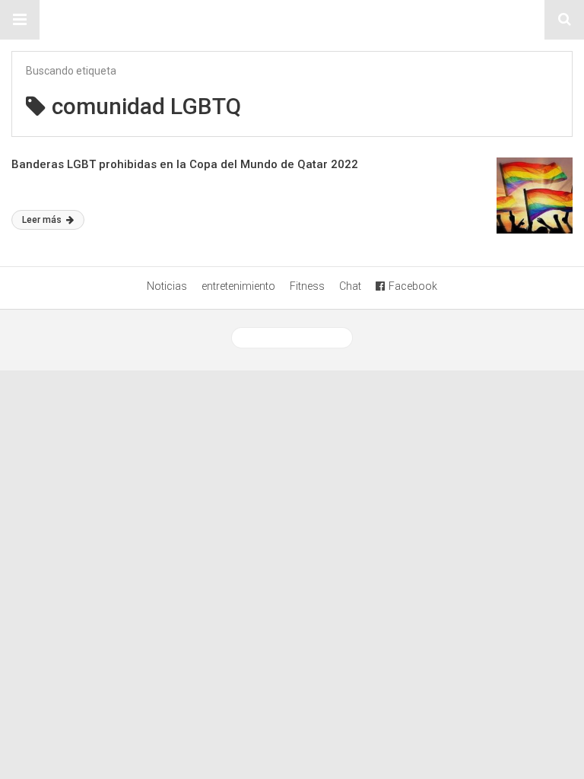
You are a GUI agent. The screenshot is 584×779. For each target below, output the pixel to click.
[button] (20, 20)
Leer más (43, 220)
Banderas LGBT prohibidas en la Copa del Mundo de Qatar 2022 (184, 164)
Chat (350, 286)
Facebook (413, 286)
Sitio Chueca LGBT (292, 20)
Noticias (167, 286)
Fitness (307, 286)
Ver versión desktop (298, 337)
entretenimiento (238, 286)
